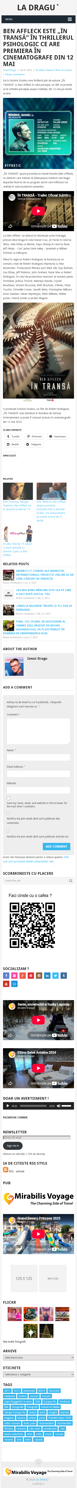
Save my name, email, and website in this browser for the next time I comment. (37, 805)
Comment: (13, 714)
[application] (38, 1106)
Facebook (64, 1401)
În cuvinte (66, 70)
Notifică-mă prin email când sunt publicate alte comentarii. (33, 820)
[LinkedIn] (47, 975)
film (6, 1406)
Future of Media (50, 1406)
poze (42, 1417)
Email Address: (16, 766)
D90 (37, 1401)
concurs (46, 1396)
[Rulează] (8, 1106)
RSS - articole (16, 1171)
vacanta (8, 1439)
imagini (53, 1412)
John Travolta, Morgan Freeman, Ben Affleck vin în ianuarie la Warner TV (17, 505)
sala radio (34, 1428)
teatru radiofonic (13, 1434)
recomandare (46, 1423)
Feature (50, 70)
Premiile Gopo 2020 (59, 1417)
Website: (11, 783)
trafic (39, 1434)
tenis (29, 1434)
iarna (42, 1412)
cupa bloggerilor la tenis (18, 1401)
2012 (17, 1390)
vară (19, 1439)
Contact (38, 1483)
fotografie (17, 1406)
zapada (38, 1439)
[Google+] (22, 975)
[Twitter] (55, 975)
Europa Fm (50, 1401)
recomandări (64, 1423)
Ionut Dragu (9, 70)
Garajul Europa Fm (14, 1412)
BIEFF (41, 1390)
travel (48, 1434)
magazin (9, 1417)
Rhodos (8, 1428)
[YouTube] (6, 984)
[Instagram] (39, 975)
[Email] (14, 984)
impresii (64, 1412)
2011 (7, 1390)
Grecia (32, 1412)
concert (34, 1396)
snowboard (50, 1428)
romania (21, 1428)
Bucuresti (54, 1390)
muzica (21, 1417)
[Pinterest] (31, 975)
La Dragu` (38, 7)
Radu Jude (29, 1423)
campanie (9, 1396)
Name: (11, 750)
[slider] (67, 1105)
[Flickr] (14, 975)
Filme (57, 70)
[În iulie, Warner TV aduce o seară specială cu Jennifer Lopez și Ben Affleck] (18, 533)
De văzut (39, 70)
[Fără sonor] (59, 1106)
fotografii (32, 1406)
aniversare (29, 1390)
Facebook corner (15, 1117)
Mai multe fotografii (14, 1341)
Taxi (62, 1428)
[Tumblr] (64, 975)
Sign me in (13, 1145)
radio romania (12, 1423)
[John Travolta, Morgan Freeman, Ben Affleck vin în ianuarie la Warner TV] (18, 491)
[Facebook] (6, 975)
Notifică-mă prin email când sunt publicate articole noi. (38, 836)
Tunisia (59, 1434)
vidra (28, 1439)
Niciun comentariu (15, 74)
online (32, 1417)
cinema (22, 1396)
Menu (9, 19)
